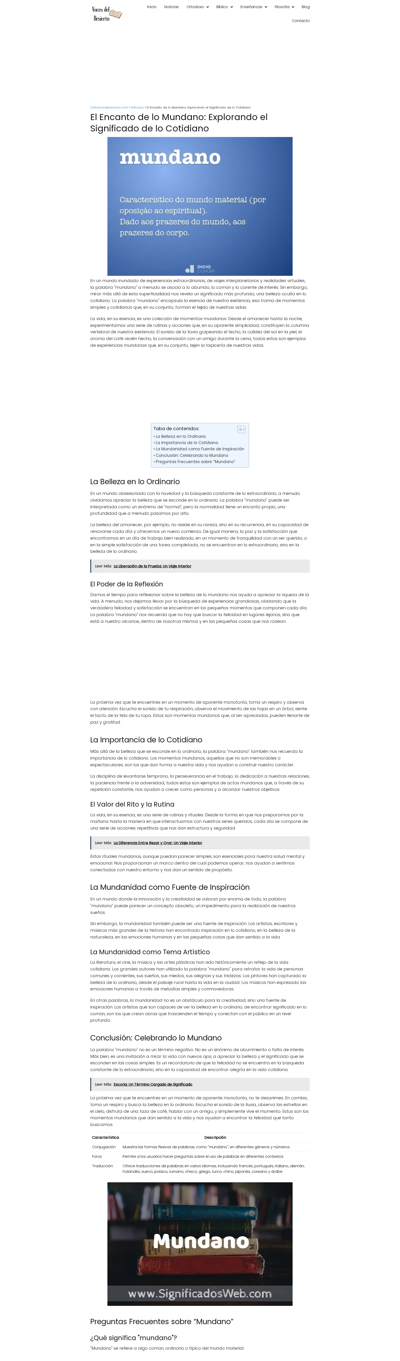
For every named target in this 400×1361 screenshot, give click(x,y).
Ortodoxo (195, 7)
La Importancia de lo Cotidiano (187, 442)
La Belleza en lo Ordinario (181, 436)
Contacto (301, 20)
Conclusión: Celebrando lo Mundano (192, 455)
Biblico (222, 7)
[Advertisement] (200, 67)
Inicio (151, 7)
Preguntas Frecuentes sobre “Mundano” (195, 461)
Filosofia (282, 7)
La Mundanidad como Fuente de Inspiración (200, 449)
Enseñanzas (251, 7)
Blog (306, 7)
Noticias (171, 7)
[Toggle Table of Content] (239, 429)
